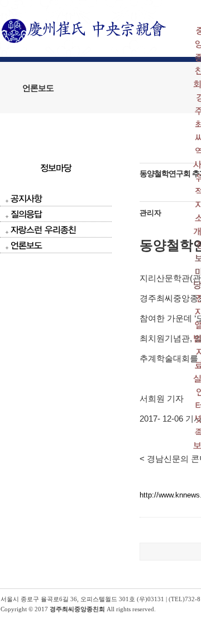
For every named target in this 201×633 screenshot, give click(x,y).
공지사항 (26, 198)
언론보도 (26, 245)
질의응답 (26, 214)
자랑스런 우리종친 (43, 229)
